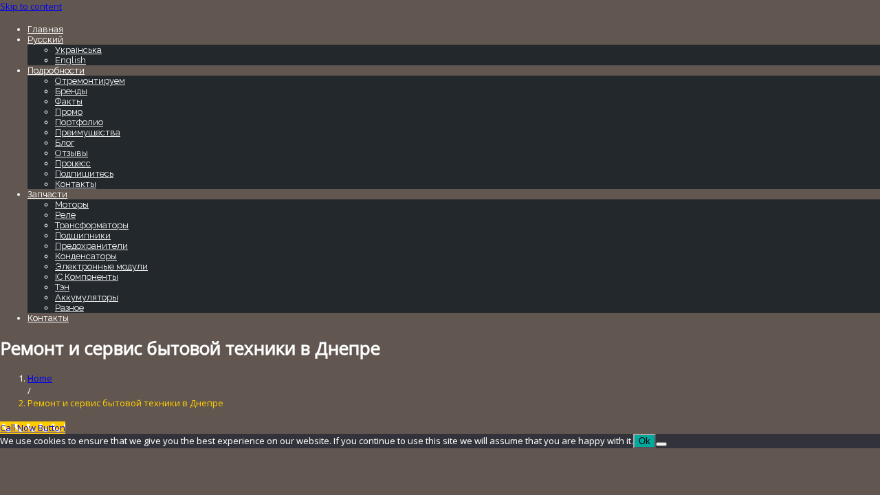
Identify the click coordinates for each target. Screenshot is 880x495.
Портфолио (79, 122)
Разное (69, 307)
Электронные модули (101, 266)
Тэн (62, 287)
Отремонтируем (90, 81)
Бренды (71, 91)
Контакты (75, 184)
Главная (45, 29)
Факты (68, 101)
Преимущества (87, 132)
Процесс (73, 163)
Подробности (56, 70)
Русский (45, 39)
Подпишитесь (84, 173)
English (70, 60)
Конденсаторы (86, 256)
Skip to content (31, 6)
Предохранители (91, 246)
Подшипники (83, 235)
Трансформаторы (92, 225)
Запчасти (47, 194)
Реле (65, 215)
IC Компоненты (86, 277)
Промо (68, 112)
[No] (661, 444)
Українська (78, 50)
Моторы (72, 204)
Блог (64, 143)
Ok (644, 441)
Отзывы (71, 153)
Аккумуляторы (86, 297)
